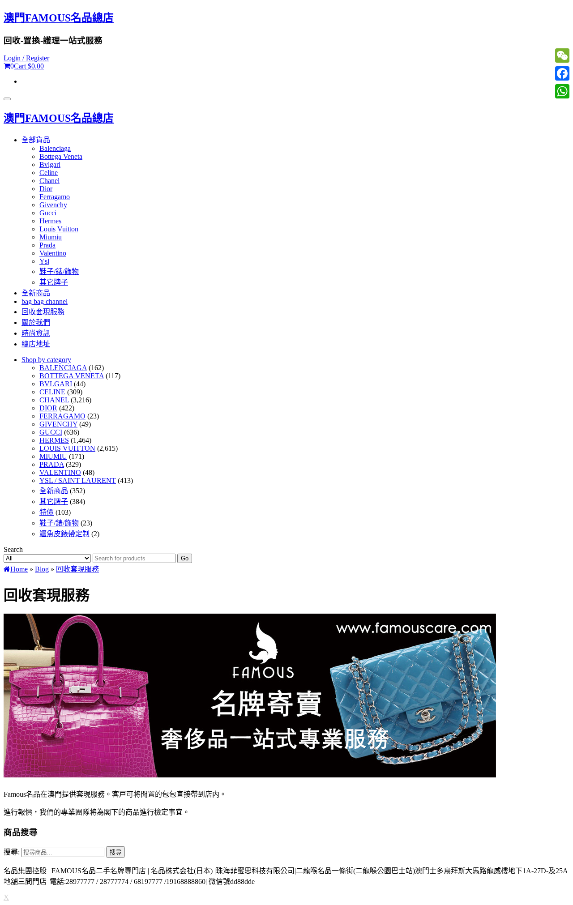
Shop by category (46, 359)
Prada (47, 245)
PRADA (51, 464)
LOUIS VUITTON (67, 448)
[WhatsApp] (562, 91)
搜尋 (115, 852)
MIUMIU (53, 456)
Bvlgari (49, 164)
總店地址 (35, 344)
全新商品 (35, 293)
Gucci (47, 213)
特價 (46, 512)
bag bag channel (44, 301)
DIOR (48, 408)
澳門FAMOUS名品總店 (59, 18)
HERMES (54, 440)
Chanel (49, 180)
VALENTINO (60, 472)
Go (184, 558)
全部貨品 (35, 140)
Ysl (44, 261)
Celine (48, 172)
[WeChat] (562, 55)
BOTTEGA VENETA (71, 376)
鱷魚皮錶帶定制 (64, 534)
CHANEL (54, 400)
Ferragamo (54, 197)
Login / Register (26, 58)
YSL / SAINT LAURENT (77, 480)
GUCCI (50, 432)
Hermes (50, 221)
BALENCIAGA (63, 367)
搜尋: (12, 852)
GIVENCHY (58, 424)
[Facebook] (562, 73)
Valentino (52, 253)
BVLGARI (55, 384)
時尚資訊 (35, 333)
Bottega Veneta (60, 156)
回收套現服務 (42, 312)
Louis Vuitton (58, 229)
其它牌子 (53, 282)
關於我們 (35, 322)
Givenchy (53, 205)
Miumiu (50, 237)
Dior (45, 188)
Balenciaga (55, 148)
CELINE (52, 392)
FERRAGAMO (62, 416)
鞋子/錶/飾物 (59, 271)
